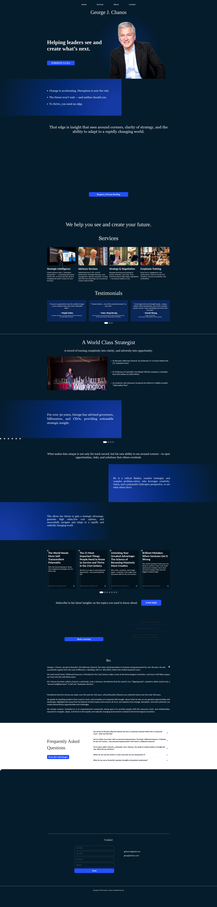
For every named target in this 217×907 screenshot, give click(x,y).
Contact (132, 5)
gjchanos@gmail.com (132, 852)
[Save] (74, 586)
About (116, 5)
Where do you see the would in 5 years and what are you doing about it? (119, 755)
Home (84, 5)
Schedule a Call (60, 63)
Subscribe (151, 603)
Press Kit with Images (58, 757)
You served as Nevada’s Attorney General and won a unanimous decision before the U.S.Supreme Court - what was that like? (127, 733)
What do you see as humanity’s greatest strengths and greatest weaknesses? (120, 760)
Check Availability (139, 809)
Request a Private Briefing (108, 194)
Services (100, 5)
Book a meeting (84, 639)
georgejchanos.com (131, 856)
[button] (106, 323)
